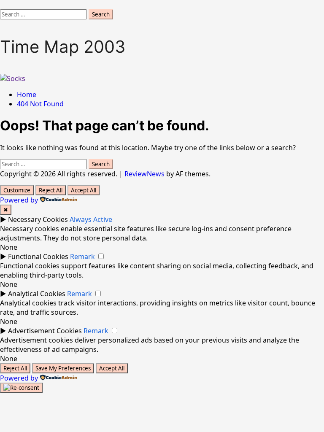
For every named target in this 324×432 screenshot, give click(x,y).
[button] (2, 4)
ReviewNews (144, 173)
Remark (82, 256)
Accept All (83, 190)
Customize (16, 190)
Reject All (50, 190)
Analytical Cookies (36, 293)
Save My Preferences (63, 368)
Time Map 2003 (62, 46)
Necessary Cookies (38, 219)
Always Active (91, 219)
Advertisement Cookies (45, 330)
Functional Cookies (38, 256)
